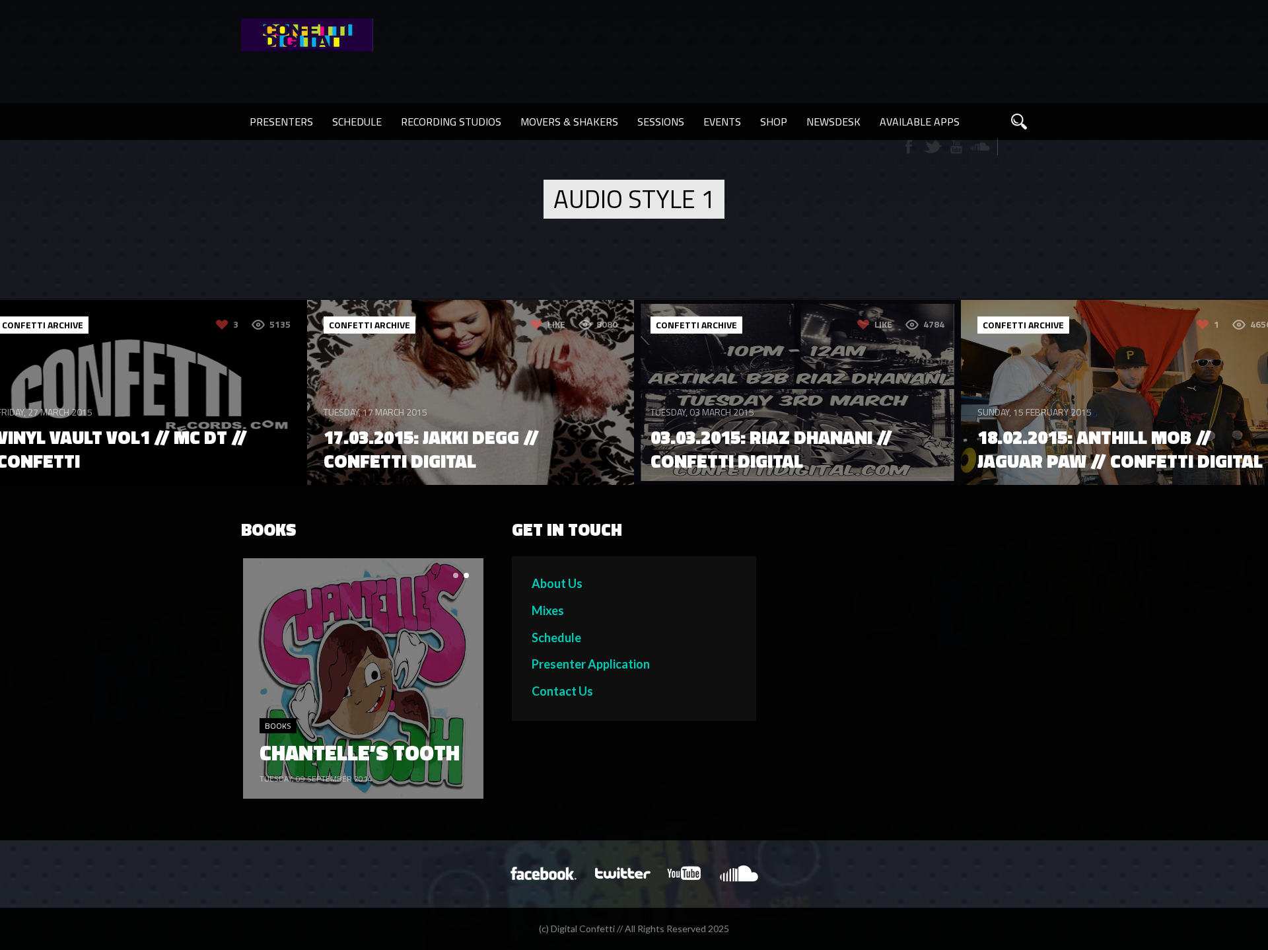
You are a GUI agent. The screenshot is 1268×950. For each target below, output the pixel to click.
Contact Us (562, 691)
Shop (773, 121)
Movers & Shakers (569, 121)
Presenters (281, 121)
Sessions (660, 121)
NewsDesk (833, 121)
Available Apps (920, 121)
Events (722, 121)
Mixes (548, 610)
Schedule (357, 121)
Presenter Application (591, 664)
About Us (557, 583)
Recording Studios (451, 121)
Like (556, 324)
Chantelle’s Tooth (360, 752)
